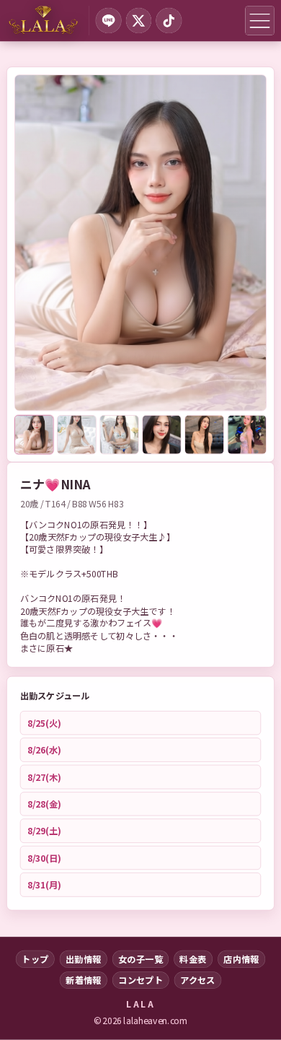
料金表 (192, 959)
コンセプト (140, 980)
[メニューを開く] (260, 20)
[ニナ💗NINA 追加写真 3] (118, 434)
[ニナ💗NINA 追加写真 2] (76, 434)
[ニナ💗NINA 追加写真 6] (247, 434)
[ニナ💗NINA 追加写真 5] (204, 434)
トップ (35, 959)
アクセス (197, 980)
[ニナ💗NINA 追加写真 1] (33, 434)
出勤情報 (84, 959)
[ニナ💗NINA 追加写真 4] (162, 434)
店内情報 (241, 959)
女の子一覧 (140, 959)
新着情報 (84, 980)
